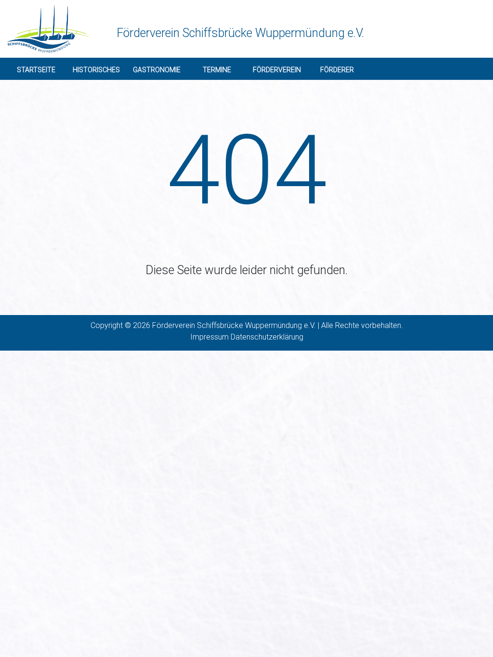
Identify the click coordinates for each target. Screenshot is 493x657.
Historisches (96, 70)
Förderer (337, 70)
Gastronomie (157, 70)
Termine (217, 70)
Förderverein (277, 70)
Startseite (36, 70)
